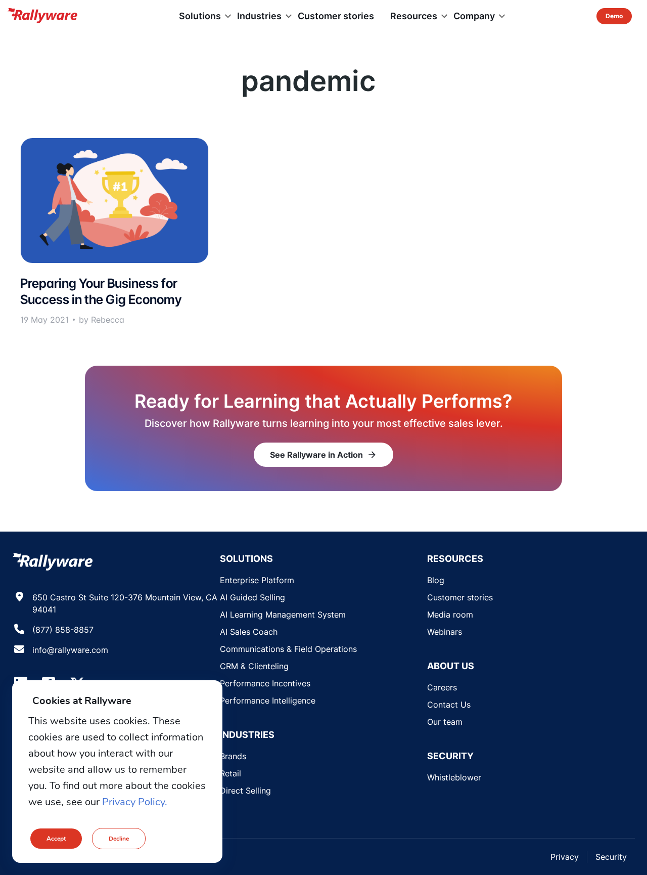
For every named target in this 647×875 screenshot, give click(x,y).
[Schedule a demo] (614, 16)
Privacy (564, 857)
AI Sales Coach (249, 632)
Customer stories (336, 16)
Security (611, 857)
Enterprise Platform (257, 580)
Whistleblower (454, 777)
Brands (233, 756)
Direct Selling (245, 790)
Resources (413, 16)
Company (474, 16)
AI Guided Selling (252, 597)
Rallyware (42, 16)
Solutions (200, 16)
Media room (450, 614)
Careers (442, 687)
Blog (435, 580)
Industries (259, 16)
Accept (56, 839)
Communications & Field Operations (288, 649)
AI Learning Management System (283, 614)
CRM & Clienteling (254, 666)
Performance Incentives (265, 683)
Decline (119, 839)
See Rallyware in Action (323, 455)
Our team (445, 722)
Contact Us (449, 704)
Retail (230, 773)
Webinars (444, 632)
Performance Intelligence (267, 700)
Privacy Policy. (134, 802)
